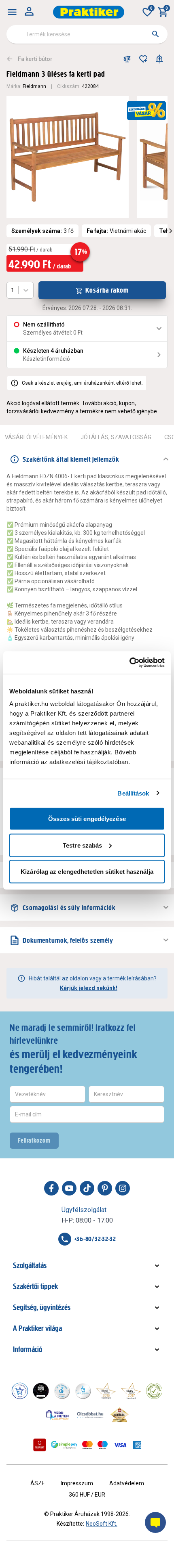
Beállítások (133, 792)
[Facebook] (51, 1188)
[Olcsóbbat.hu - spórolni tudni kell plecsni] (91, 1415)
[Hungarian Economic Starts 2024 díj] (20, 1391)
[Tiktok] (87, 1188)
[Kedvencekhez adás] (143, 59)
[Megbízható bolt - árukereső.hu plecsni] (154, 1391)
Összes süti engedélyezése (87, 818)
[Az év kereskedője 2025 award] (119, 1415)
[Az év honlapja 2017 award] (131, 1391)
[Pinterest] (105, 1188)
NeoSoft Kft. (101, 1523)
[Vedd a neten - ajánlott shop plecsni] (57, 1415)
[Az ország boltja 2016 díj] (106, 1391)
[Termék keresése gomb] (155, 34)
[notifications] (159, 59)
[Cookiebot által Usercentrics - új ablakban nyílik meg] (129, 662)
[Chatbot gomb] (155, 1522)
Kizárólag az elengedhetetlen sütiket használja (87, 871)
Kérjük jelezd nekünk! (88, 988)
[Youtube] (69, 1188)
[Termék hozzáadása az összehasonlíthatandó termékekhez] (127, 59)
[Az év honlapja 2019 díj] (83, 1391)
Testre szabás (82, 845)
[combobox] (87, 34)
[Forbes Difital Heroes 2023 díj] (41, 1391)
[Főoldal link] (88, 12)
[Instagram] (122, 1188)
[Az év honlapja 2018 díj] (62, 1391)
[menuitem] (12, 12)
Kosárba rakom (107, 290)
